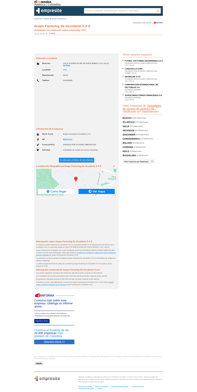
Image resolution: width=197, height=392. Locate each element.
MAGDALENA (129, 155)
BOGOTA (127, 118)
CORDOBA (128, 147)
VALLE (126, 126)
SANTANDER (129, 134)
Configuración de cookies (86, 388)
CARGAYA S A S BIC (134, 69)
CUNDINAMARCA (131, 139)
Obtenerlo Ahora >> (54, 341)
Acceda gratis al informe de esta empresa (76, 160)
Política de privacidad (101, 386)
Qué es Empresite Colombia (120, 386)
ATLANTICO (129, 122)
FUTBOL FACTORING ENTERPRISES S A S (144, 61)
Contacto (100, 388)
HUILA (126, 151)
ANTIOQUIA (128, 130)
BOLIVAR (127, 143)
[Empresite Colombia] (49, 13)
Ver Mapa (66, 65)
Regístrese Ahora (42, 321)
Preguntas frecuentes (85, 386)
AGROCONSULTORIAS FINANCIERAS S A (143, 95)
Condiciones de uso (138, 386)
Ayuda (39, 363)
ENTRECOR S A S (132, 77)
